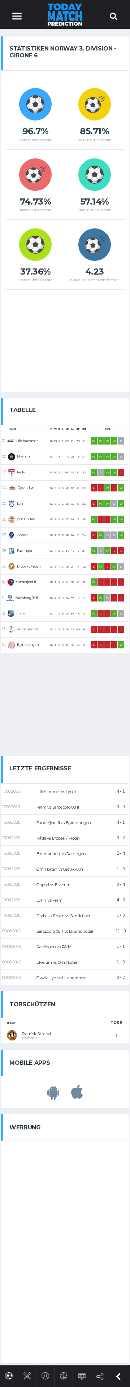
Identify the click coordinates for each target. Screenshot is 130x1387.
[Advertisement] (65, 338)
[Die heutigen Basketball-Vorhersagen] (63, 1374)
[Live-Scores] (81, 1375)
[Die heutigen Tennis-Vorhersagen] (45, 1374)
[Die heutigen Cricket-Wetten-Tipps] (27, 1374)
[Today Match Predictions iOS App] (77, 1096)
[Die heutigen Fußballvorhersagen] (9, 1374)
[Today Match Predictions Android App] (53, 1096)
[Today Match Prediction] (65, 14)
